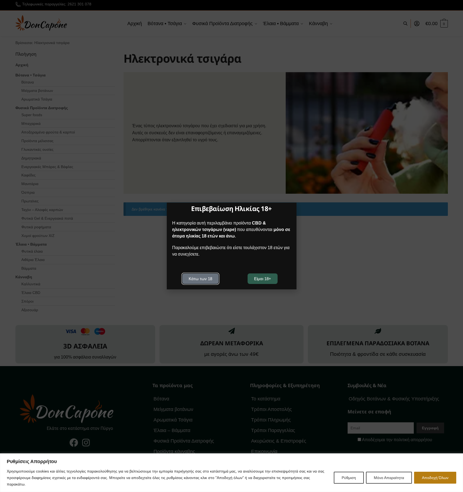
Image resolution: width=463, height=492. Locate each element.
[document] (231, 246)
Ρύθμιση (349, 478)
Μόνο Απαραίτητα (389, 478)
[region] (231, 472)
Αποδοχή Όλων (435, 478)
